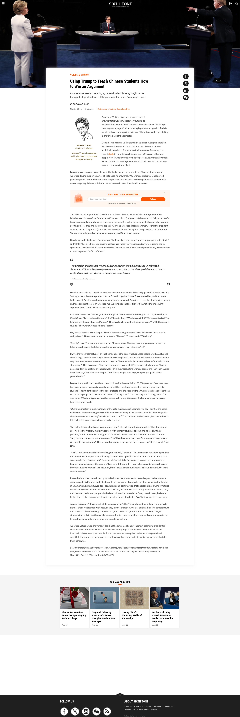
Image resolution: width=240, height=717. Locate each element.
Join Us (148, 706)
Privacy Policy (142, 709)
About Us (128, 706)
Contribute (138, 706)
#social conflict (123, 109)
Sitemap (154, 709)
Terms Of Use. (131, 203)
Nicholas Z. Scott (80, 103)
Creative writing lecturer (83, 148)
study (111, 154)
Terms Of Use (129, 709)
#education (102, 109)
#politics (112, 109)
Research (157, 706)
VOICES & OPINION (79, 74)
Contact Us (168, 706)
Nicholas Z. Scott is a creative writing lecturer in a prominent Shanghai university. (84, 156)
